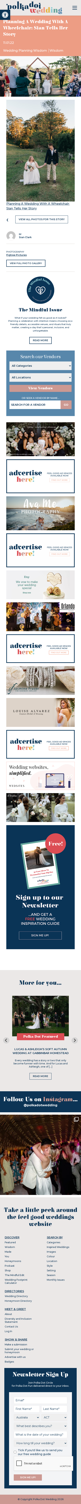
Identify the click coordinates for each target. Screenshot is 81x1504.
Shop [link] (8, 1270)
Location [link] (52, 1261)
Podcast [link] (10, 1265)
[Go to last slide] (6, 1040)
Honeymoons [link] (13, 1261)
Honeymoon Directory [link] (18, 1300)
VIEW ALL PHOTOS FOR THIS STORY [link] (42, 219)
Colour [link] (51, 1256)
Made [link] (8, 1251)
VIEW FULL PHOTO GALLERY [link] (26, 263)
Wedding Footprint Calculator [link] (16, 1281)
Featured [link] (10, 1242)
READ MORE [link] (40, 340)
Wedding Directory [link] (16, 1296)
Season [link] (51, 1275)
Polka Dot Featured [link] (40, 1037)
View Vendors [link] (40, 388)
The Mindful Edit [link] (14, 1275)
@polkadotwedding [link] (40, 1105)
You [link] (7, 1256)
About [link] (8, 1314)
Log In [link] (8, 1331)
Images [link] (51, 1251)
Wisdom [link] (56, 50)
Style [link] (50, 1265)
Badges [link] (9, 1361)
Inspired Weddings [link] (58, 1247)
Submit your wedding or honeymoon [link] (19, 1351)
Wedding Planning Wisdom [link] (25, 50)
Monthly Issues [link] (55, 1279)
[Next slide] (75, 1040)
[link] (5, 15)
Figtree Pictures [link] (16, 255)
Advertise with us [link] (15, 1357)
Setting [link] (51, 1270)
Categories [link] (53, 1242)
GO (66, 404)
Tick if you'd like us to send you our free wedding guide (40, 1452)
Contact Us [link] (11, 1326)
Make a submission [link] (16, 1344)
